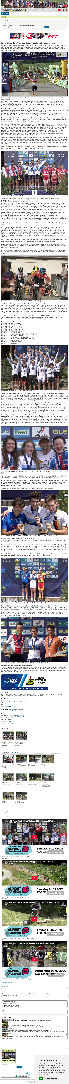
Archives (4, 1069)
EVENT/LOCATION (29, 25)
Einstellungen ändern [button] (51, 1078)
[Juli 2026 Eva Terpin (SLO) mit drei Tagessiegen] (34, 762)
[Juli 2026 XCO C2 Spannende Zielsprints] (21, 762)
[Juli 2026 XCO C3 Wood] (21, 781)
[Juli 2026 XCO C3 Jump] (34, 781)
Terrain (4, 25)
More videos (5, 986)
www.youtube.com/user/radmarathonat (12, 711)
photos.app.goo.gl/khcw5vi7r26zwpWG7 (13, 717)
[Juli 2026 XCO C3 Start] (8, 800)
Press (24, 1081)
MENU (5, 14)
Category (11, 25)
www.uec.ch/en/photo (7, 721)
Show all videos (7, 983)
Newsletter (8, 16)
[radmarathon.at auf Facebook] (57, 7)
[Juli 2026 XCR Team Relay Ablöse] (21, 800)
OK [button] (41, 1078)
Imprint (31, 1081)
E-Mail (3, 1067)
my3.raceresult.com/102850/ (9, 706)
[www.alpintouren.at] (23, 1075)
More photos (5, 812)
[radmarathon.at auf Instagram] (61, 7)
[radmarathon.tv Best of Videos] (9, 1056)
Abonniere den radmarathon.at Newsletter (14, 994)
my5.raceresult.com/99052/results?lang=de (14, 702)
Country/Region (6, 20)
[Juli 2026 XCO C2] (47, 762)
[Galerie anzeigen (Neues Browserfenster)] (8, 740)
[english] (62, 10)
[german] (59, 10)
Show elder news (7, 1038)
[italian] (65, 10)
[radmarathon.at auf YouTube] (65, 7)
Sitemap (27, 1081)
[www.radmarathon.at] (14, 11)
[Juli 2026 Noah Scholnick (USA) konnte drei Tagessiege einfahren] (47, 781)
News (3, 16)
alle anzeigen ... (14, 752)
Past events (22, 25)
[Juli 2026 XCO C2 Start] (8, 781)
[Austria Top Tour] (34, 38)
